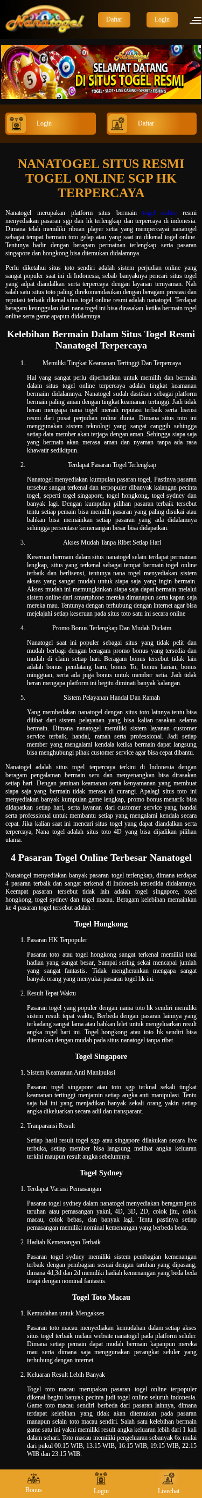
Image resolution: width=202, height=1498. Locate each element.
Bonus (33, 1490)
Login (162, 19)
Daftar (114, 19)
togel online (160, 213)
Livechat (168, 1491)
